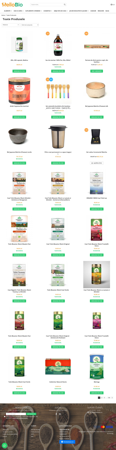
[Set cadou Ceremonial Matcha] (96, 137)
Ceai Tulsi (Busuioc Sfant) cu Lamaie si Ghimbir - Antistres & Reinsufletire (58, 199)
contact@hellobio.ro (95, 412)
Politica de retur (35, 432)
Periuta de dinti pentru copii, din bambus (96, 61)
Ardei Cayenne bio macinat (19, 106)
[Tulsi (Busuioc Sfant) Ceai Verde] (58, 274)
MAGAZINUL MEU (8, 426)
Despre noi (6, 429)
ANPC (32, 434)
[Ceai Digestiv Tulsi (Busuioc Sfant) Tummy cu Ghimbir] (19, 274)
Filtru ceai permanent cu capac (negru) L (58, 153)
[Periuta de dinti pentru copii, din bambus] (96, 44)
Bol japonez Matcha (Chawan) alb (96, 106)
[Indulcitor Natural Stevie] (58, 366)
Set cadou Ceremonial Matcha (96, 152)
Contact (5, 436)
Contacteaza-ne (68, 442)
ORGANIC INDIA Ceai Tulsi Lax (97, 198)
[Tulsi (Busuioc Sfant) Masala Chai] (19, 228)
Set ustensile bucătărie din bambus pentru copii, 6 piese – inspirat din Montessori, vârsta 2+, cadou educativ (58, 107)
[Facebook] (56, 414)
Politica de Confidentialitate (20, 418)
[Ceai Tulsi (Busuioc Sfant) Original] (58, 228)
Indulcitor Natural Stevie (58, 382)
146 (109, 397)
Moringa (97, 382)
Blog (107, 11)
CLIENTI (33, 426)
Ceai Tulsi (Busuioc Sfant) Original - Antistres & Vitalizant (58, 337)
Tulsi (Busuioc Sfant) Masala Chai (19, 244)
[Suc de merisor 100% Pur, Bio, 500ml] (58, 44)
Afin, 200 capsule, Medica (19, 60)
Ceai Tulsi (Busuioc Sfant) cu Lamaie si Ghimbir (97, 291)
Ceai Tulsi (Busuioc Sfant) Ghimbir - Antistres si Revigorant (19, 199)
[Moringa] (96, 366)
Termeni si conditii (8, 432)
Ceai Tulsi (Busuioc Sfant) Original (58, 244)
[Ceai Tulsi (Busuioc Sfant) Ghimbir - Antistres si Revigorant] (19, 182)
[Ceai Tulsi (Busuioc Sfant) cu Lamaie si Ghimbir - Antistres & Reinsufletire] (58, 182)
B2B (32, 436)
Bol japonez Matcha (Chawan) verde (19, 152)
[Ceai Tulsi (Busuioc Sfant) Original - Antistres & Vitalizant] (58, 320)
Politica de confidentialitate (10, 434)
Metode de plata (35, 429)
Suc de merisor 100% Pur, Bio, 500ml (58, 60)
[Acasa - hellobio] (12, 4)
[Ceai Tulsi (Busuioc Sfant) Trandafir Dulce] (96, 228)
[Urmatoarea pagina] (112, 398)
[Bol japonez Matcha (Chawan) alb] (96, 90)
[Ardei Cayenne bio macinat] (19, 90)
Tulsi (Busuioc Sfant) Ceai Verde (58, 290)
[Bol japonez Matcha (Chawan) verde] (19, 137)
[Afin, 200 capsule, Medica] (19, 44)
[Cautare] (64, 4)
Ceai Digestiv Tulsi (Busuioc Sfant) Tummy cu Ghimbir (19, 291)
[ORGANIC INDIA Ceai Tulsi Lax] (96, 182)
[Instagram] (59, 414)
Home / (3, 15)
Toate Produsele (11, 15)
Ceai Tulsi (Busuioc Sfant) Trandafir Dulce (97, 245)
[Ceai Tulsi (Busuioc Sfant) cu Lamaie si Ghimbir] (96, 274)
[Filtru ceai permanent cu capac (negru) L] (58, 136)
